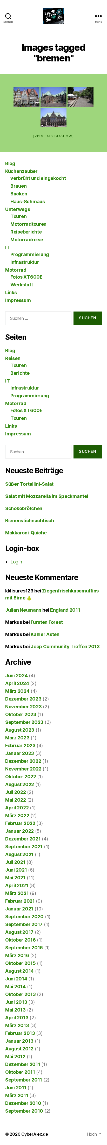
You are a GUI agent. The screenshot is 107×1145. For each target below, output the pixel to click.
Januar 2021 (19, 908)
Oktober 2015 (20, 963)
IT (7, 247)
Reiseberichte (26, 232)
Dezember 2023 (23, 699)
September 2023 (24, 722)
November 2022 (23, 769)
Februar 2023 (20, 745)
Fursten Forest (47, 622)
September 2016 (24, 947)
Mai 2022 (15, 800)
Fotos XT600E (26, 277)
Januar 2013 (19, 1041)
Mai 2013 (15, 1010)
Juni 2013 (16, 1002)
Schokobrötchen (23, 508)
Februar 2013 (20, 1033)
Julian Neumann (23, 610)
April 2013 (16, 1017)
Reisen (12, 358)
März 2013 (17, 1025)
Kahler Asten (45, 634)
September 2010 (24, 1111)
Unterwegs (17, 209)
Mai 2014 (15, 986)
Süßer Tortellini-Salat (29, 484)
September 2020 (24, 916)
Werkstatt (21, 284)
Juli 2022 (15, 792)
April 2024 (17, 683)
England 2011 (65, 610)
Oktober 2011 (20, 1072)
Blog (10, 163)
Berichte (20, 373)
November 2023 (23, 706)
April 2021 (16, 885)
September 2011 (23, 1080)
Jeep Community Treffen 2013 (65, 646)
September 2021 (24, 846)
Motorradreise (26, 239)
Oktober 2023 (20, 714)
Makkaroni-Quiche (26, 532)
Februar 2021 (20, 901)
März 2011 (16, 1095)
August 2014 (19, 971)
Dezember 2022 (23, 761)
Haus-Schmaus (27, 201)
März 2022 (17, 815)
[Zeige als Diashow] (53, 136)
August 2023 (19, 730)
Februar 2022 (20, 823)
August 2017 (19, 932)
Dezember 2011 (22, 1064)
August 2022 (19, 784)
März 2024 (17, 691)
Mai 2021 (15, 877)
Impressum (18, 300)
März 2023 (17, 737)
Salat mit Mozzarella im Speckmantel (46, 496)
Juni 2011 (15, 1087)
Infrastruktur (24, 262)
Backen (18, 193)
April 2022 (17, 807)
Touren (18, 216)
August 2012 (19, 1048)
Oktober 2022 (20, 776)
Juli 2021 (15, 862)
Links (11, 292)
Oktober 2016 (20, 940)
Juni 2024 (16, 675)
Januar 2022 (19, 831)
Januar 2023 (19, 753)
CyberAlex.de (34, 1134)
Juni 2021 (16, 870)
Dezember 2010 (23, 1103)
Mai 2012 (15, 1056)
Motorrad (15, 270)
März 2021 (17, 893)
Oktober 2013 (20, 994)
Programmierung (29, 254)
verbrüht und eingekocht (38, 178)
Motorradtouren (28, 224)
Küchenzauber (21, 171)
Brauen (18, 186)
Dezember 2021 (23, 839)
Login (16, 561)
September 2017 (24, 924)
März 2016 (17, 955)
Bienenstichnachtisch (29, 520)
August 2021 (19, 854)
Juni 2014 (16, 978)
